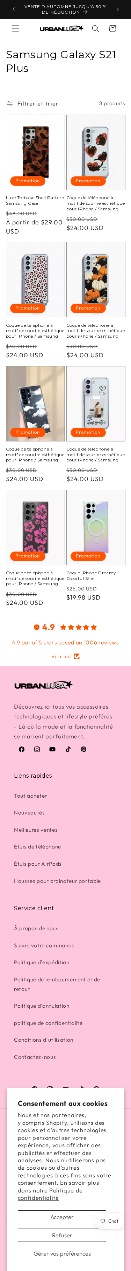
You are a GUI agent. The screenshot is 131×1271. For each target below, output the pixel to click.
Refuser (62, 1235)
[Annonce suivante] (117, 9)
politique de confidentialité (48, 1023)
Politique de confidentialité (50, 1194)
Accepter (62, 1217)
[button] (15, 28)
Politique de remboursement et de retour (57, 984)
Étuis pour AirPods (38, 863)
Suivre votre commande (44, 945)
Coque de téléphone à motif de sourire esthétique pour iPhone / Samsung (95, 203)
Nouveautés (29, 812)
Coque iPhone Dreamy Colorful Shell (91, 575)
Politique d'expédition (42, 962)
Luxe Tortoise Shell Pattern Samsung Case (35, 200)
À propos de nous (36, 928)
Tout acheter (30, 795)
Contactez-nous (35, 1057)
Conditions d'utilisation (43, 1039)
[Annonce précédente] (13, 9)
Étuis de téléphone (37, 846)
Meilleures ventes (36, 829)
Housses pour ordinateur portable (57, 881)
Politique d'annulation (42, 1005)
